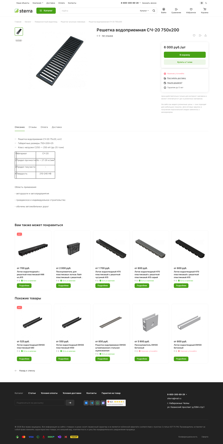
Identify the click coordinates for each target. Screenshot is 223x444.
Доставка (57, 127)
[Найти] (154, 11)
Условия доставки (72, 393)
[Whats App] (97, 402)
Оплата (44, 127)
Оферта (205, 437)
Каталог (19, 393)
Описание (20, 127)
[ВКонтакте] (86, 402)
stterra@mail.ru (174, 398)
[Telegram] (91, 402)
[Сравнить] (200, 35)
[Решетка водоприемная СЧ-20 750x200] (58, 60)
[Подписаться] (70, 403)
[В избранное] (194, 35)
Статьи (32, 393)
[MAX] (103, 402)
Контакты (91, 393)
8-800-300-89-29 (130, 3)
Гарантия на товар (111, 393)
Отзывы (33, 127)
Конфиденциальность (187, 437)
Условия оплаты (49, 393)
